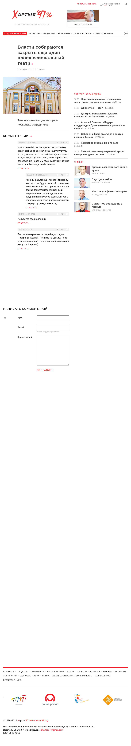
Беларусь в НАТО (12, 680)
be (101, 5)
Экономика (63, 33)
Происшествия (82, 33)
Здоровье (25, 676)
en (110, 5)
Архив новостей (111, 4)
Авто (36, 676)
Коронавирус (103, 676)
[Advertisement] (36, 279)
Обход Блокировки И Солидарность (72, 676)
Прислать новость (87, 4)
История (95, 672)
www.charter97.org (38, 720)
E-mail (21, 327)
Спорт (96, 33)
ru (105, 5)
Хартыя (32, 14)
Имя (20, 317)
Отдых (45, 676)
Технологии (10, 676)
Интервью (120, 672)
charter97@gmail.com (52, 730)
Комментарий (25, 337)
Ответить (23, 169)
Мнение (78, 162)
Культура (108, 33)
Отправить (45, 370)
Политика (35, 33)
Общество (49, 33)
